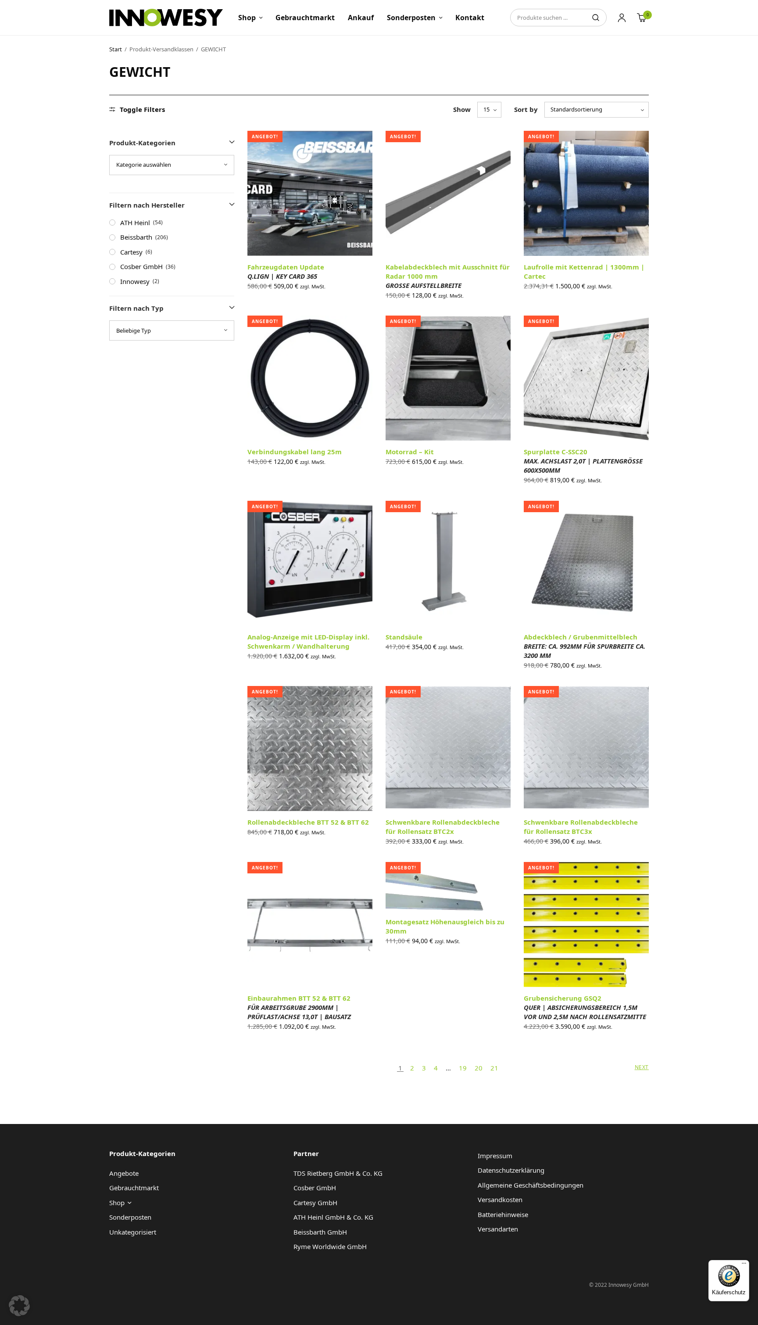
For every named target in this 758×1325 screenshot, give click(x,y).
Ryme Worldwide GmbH (330, 1246)
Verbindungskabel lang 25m (294, 451)
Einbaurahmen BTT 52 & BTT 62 (299, 1007)
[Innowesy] (166, 17)
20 (479, 1068)
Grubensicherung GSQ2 (585, 1007)
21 (494, 1068)
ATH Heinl (135, 222)
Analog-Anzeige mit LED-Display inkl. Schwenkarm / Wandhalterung (308, 641)
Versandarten (498, 1228)
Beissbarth (136, 237)
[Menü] (744, 1265)
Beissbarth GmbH (320, 1232)
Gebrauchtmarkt (305, 17)
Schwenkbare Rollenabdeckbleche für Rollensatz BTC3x (581, 827)
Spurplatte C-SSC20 (583, 460)
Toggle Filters (142, 109)
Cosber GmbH (141, 266)
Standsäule (404, 636)
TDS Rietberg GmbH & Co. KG (338, 1173)
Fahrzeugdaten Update (285, 271)
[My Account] (622, 17)
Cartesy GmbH (315, 1202)
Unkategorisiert (132, 1232)
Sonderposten (411, 17)
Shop (247, 17)
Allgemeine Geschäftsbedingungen (530, 1185)
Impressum (495, 1155)
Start (115, 49)
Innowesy (135, 281)
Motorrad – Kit (410, 451)
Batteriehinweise (503, 1214)
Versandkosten (500, 1199)
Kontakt (469, 17)
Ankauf (361, 17)
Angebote (124, 1173)
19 (463, 1068)
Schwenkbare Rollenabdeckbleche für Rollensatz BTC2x (443, 827)
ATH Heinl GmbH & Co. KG (333, 1217)
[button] (19, 1305)
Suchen (596, 17)
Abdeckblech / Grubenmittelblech (584, 646)
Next (642, 1067)
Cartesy (131, 252)
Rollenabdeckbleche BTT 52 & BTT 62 (308, 822)
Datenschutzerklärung (511, 1170)
